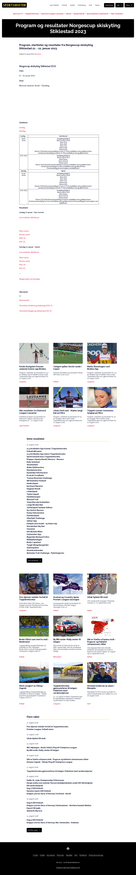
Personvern (60, 855)
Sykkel (72, 5)
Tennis (97, 5)
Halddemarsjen (33, 497)
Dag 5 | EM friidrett (35, 820)
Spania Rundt (79, 14)
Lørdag (22, 127)
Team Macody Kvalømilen (38, 502)
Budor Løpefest (34, 542)
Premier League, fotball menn (40, 729)
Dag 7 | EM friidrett (35, 788)
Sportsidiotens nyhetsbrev (98, 14)
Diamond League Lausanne (52, 14)
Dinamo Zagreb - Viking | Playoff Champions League (49, 762)
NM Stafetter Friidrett (36, 481)
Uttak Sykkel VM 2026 (36, 738)
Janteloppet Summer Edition (39, 507)
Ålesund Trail (32, 499)
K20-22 (22, 242)
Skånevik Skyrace (34, 811)
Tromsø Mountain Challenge (39, 478)
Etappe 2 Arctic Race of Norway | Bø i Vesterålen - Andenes (53, 823)
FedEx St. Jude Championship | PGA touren (45, 780)
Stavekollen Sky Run (36, 526)
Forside (35, 855)
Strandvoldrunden (35, 550)
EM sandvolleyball (35, 786)
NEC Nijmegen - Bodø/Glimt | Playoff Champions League (52, 748)
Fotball (64, 5)
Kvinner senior (24, 234)
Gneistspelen (33, 548)
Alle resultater (117, 14)
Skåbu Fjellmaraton (35, 467)
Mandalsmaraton (34, 470)
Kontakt (42, 855)
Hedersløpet (32, 483)
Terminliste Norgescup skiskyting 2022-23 (35, 311)
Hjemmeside (24, 300)
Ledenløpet (32, 491)
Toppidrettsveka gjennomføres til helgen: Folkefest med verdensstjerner (59, 771)
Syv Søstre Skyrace (35, 510)
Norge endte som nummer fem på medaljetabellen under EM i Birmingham (60, 783)
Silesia (68, 14)
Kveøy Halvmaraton (35, 513)
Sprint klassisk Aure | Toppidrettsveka (43, 457)
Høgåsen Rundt (33, 489)
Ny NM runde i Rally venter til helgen (43, 750)
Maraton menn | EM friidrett (39, 791)
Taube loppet (33, 494)
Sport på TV (18, 14)
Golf (90, 5)
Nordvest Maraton (35, 486)
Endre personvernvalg (96, 855)
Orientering (82, 5)
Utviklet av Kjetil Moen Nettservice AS (68, 867)
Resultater (109, 5)
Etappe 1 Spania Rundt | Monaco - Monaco (45, 459)
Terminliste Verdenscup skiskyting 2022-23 (35, 305)
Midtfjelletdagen (34, 540)
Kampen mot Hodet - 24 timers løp (42, 524)
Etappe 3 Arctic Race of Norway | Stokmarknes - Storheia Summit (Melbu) (59, 805)
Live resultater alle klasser (29, 217)
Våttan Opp (32, 521)
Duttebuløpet (33, 515)
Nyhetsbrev (83, 855)
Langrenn (22, 382)
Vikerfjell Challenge (36, 518)
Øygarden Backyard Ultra (38, 537)
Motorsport (57, 657)
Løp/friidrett (54, 5)
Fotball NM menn (34, 451)
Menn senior (24, 231)
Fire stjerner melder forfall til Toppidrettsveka (47, 727)
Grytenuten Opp (34, 534)
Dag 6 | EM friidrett (35, 803)
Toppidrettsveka (32, 14)
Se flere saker (33, 830)
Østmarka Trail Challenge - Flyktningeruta (45, 553)
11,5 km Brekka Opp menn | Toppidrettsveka (46, 454)
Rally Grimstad (33, 462)
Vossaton (31, 529)
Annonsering (51, 855)
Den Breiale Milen (34, 532)
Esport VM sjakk (33, 808)
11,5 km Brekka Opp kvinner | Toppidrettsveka (47, 449)
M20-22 (22, 238)
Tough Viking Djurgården (38, 545)
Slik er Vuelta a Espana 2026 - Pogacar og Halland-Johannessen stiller (58, 759)
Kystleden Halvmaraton (37, 473)
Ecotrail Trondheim (35, 475)
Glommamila (32, 465)
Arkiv (75, 855)
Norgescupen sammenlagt (29, 279)
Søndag (22, 131)
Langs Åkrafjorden (35, 505)
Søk (118, 5)
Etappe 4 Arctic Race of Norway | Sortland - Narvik (49, 794)
